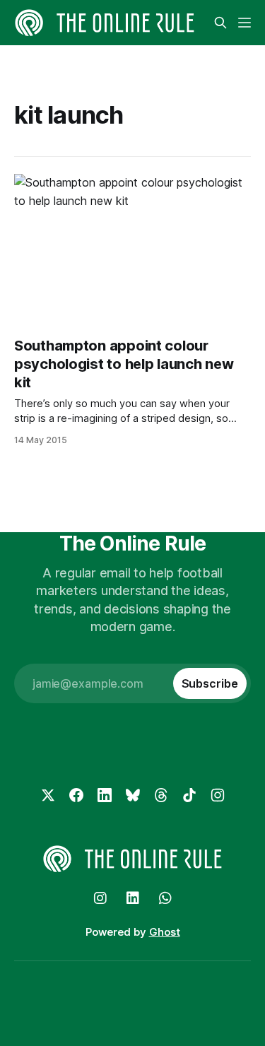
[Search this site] (220, 22)
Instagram (100, 898)
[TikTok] (189, 795)
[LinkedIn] (105, 795)
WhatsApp (165, 898)
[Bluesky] (133, 795)
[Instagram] (218, 795)
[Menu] (244, 22)
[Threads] (161, 795)
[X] (48, 795)
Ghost (164, 932)
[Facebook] (76, 795)
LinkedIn (132, 898)
